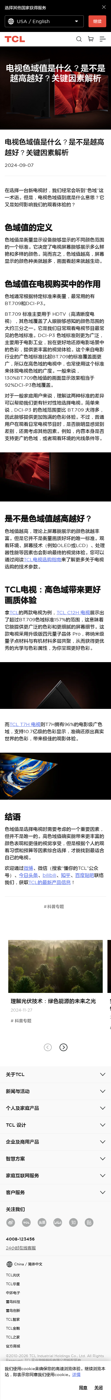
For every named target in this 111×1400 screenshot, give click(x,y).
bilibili (49, 875)
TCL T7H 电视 (25, 724)
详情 (76, 1374)
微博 (28, 868)
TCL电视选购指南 (42, 559)
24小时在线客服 (21, 1248)
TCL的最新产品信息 (49, 882)
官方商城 (13, 1346)
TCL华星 (13, 1284)
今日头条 (28, 875)
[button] (63, 1047)
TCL (14, 612)
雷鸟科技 (13, 1301)
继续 (97, 21)
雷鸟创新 (13, 1310)
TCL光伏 (13, 1275)
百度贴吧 (84, 875)
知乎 (65, 875)
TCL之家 (13, 1337)
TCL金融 (13, 1328)
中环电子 (13, 1293)
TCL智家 (13, 1319)
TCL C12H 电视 (73, 612)
